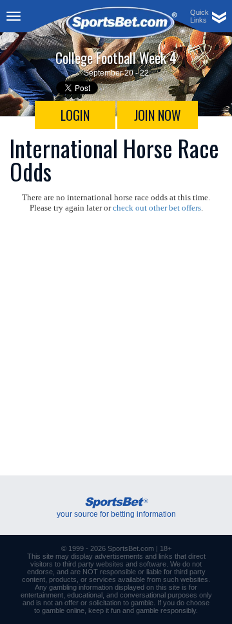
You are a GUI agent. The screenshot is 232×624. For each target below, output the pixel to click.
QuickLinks (199, 16)
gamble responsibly (166, 610)
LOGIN (75, 115)
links (166, 556)
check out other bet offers (157, 208)
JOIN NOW (157, 115)
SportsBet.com (131, 548)
